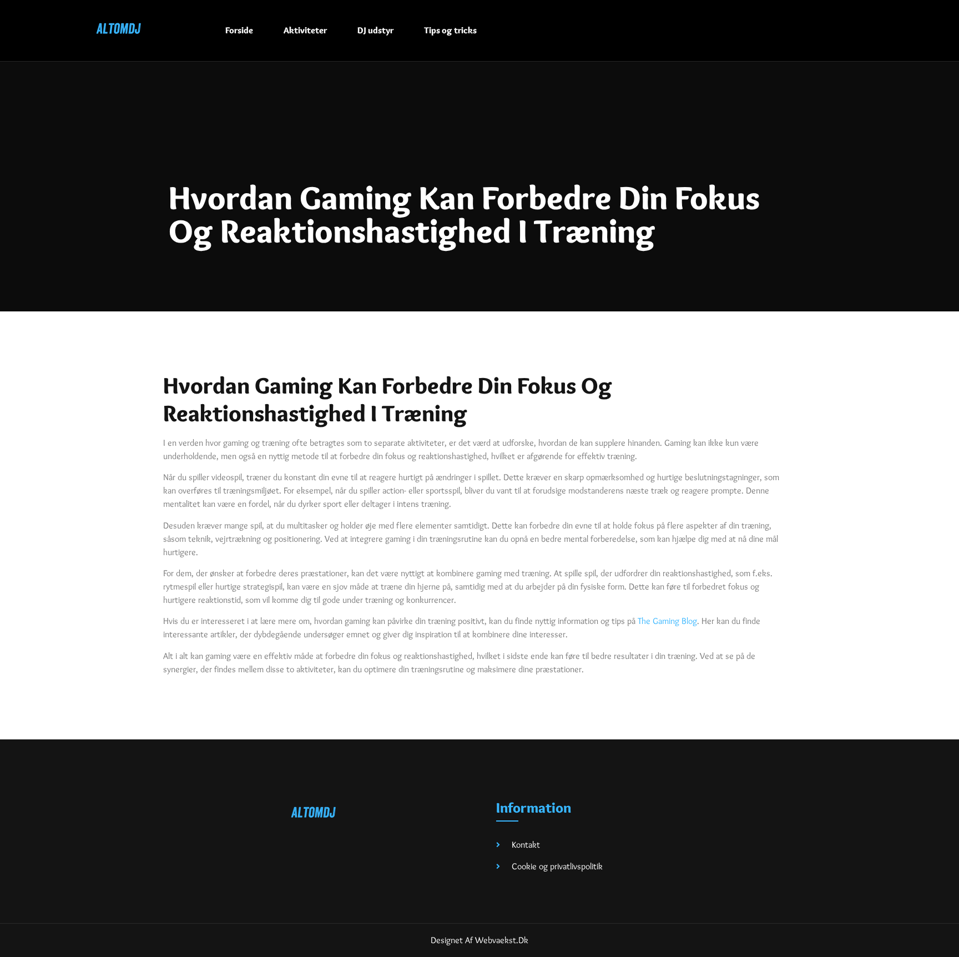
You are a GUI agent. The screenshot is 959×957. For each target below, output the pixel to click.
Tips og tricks (450, 30)
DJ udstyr (375, 30)
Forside (239, 30)
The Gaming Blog (667, 621)
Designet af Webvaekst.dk (479, 940)
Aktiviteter (305, 30)
